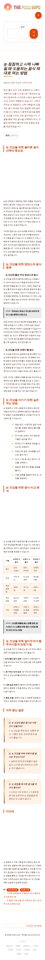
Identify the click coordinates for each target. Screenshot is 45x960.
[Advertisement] (22, 176)
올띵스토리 (9, 946)
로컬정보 (18, 946)
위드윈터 (10, 950)
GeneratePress (33, 935)
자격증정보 (27, 950)
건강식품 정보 (12, 890)
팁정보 (26, 954)
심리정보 (36, 946)
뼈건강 (35, 950)
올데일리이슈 (27, 946)
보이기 (14, 136)
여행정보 (19, 954)
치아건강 (18, 950)
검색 (22, 27)
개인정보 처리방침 (33, 926)
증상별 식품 (25, 890)
